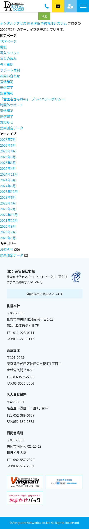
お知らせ (6, 122)
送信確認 (6, 81)
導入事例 (6, 64)
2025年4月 (8, 168)
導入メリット (10, 52)
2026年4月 (8, 151)
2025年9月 (8, 156)
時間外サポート (11, 104)
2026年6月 (8, 145)
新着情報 (6, 93)
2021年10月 (9, 220)
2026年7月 (8, 139)
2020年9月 (8, 226)
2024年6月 (8, 185)
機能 (3, 46)
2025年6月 (8, 162)
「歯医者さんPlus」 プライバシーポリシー (32, 98)
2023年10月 (9, 191)
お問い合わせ (10, 75)
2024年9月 (8, 179)
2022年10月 (9, 214)
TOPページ (8, 41)
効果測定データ (11, 127)
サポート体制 (10, 70)
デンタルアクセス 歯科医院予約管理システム (33, 23)
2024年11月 (9, 174)
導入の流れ (8, 58)
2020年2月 (8, 231)
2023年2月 (8, 208)
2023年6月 (8, 197)
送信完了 (6, 87)
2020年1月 (8, 237)
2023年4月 (8, 203)
